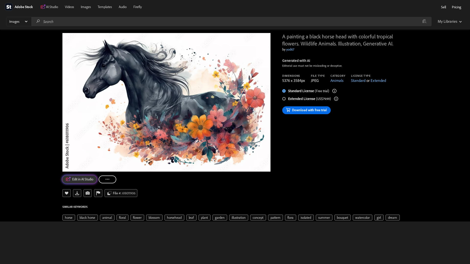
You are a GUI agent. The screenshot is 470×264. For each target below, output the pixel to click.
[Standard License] (334, 91)
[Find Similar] (87, 193)
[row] (68, 217)
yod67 (290, 49)
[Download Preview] (77, 193)
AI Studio (52, 7)
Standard (358, 80)
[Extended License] (336, 99)
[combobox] (231, 21)
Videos (69, 7)
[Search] (38, 21)
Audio (123, 7)
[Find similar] (424, 21)
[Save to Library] (66, 193)
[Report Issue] (98, 193)
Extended (378, 80)
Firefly (137, 7)
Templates (105, 7)
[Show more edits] (107, 179)
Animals (336, 80)
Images (86, 7)
